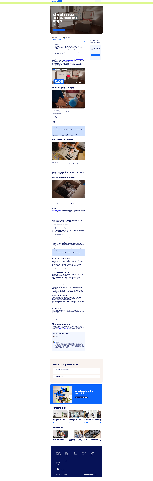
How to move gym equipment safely (91, 439)
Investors (66, 461)
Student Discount (58, 462)
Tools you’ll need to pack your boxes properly (94, 36)
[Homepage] (54, 1)
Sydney (92, 451)
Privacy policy (66, 460)
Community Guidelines (67, 454)
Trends (57, 460)
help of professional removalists (69, 60)
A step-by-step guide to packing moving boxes (95, 40)
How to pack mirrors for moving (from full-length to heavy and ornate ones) (76, 440)
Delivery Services (83, 453)
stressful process (79, 59)
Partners (57, 463)
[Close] (102, 3)
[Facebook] (93, 474)
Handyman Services (84, 451)
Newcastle (92, 456)
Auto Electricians (83, 456)
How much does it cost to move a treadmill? (59, 420)
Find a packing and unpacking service (81, 397)
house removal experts (73, 319)
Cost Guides (57, 456)
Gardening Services (84, 455)
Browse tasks (75, 452)
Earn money (57, 453)
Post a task (95, 54)
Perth (92, 454)
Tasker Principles (66, 455)
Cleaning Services (84, 452)
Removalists (83, 454)
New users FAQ (57, 464)
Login (74, 453)
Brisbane (92, 453)
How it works (57, 451)
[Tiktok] (96, 474)
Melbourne (92, 452)
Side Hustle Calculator (58, 454)
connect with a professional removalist (63, 328)
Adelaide (92, 455)
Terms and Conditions (67, 456)
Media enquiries (66, 453)
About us (66, 451)
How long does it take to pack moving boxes (95, 38)
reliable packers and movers (78, 268)
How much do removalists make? (59, 439)
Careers (66, 452)
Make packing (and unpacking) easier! (95, 42)
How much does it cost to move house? (92, 419)
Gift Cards (57, 461)
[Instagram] (95, 474)
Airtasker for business (58, 452)
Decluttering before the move (57, 210)
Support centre (75, 454)
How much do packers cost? (64, 305)
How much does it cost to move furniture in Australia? (75, 420)
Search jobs (57, 455)
